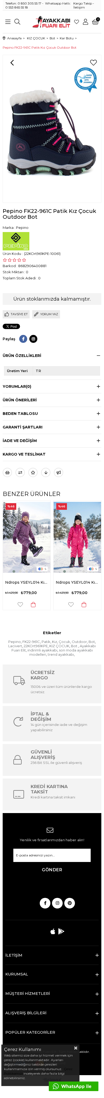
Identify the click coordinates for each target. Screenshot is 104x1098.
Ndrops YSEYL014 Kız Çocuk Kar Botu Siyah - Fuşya (77, 582)
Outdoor (79, 642)
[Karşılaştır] (20, 472)
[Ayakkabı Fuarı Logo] (51, 21)
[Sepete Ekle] (33, 604)
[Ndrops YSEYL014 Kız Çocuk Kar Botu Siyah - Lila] (26, 537)
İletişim (79, 7)
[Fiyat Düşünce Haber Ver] (45, 472)
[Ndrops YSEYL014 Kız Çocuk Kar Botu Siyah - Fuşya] (77, 537)
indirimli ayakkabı (42, 650)
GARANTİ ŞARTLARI (22, 427)
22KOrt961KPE (36, 646)
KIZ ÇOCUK (59, 646)
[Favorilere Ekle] (93, 62)
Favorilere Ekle (20, 604)
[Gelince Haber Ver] (58, 472)
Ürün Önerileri (20, 400)
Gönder (52, 869)
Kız (54, 642)
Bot (92, 642)
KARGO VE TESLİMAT (24, 454)
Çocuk (64, 642)
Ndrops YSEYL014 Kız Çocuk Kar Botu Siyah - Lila (26, 582)
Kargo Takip (82, 3)
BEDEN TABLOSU (20, 413)
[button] (14, 571)
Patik (46, 642)
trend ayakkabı (61, 654)
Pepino (14, 642)
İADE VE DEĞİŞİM (20, 440)
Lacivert (15, 646)
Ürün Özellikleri (22, 355)
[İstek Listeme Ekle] (7, 472)
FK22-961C (31, 642)
